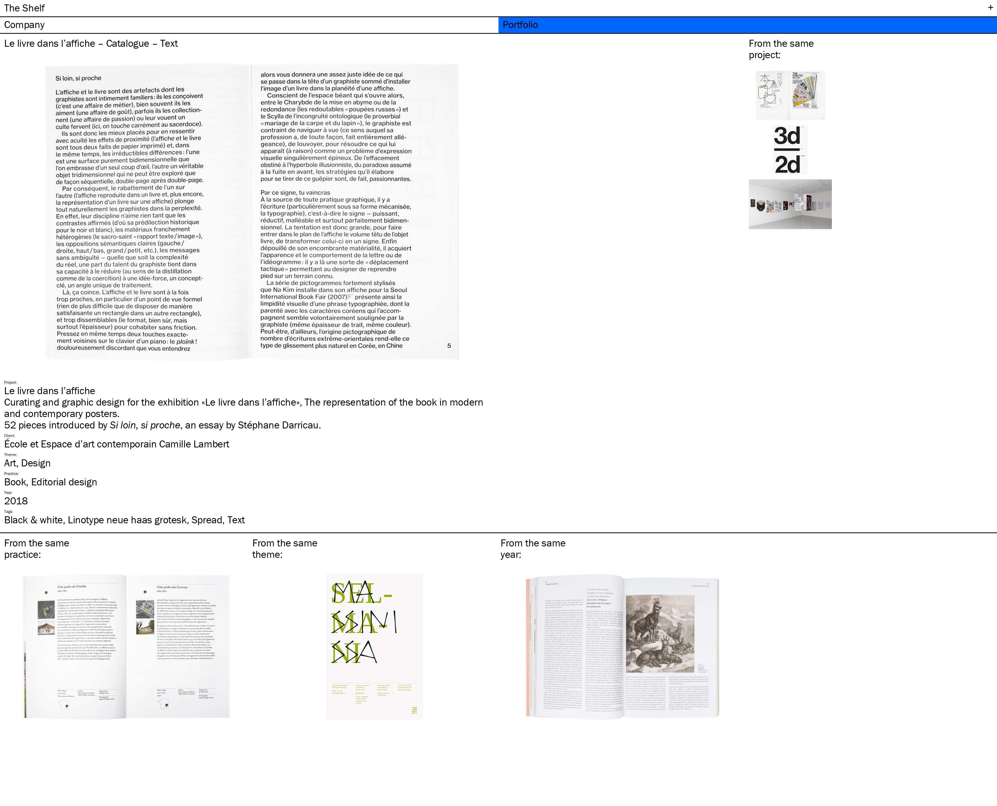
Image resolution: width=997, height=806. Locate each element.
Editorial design (64, 481)
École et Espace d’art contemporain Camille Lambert (116, 443)
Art (10, 462)
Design (36, 462)
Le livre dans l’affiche (49, 390)
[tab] (249, 25)
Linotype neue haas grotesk (127, 519)
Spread (207, 519)
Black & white (33, 519)
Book (15, 481)
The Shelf (24, 7)
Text (236, 519)
